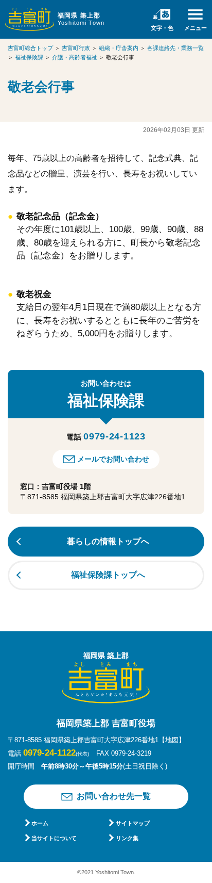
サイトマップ (132, 823)
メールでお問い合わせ (113, 459)
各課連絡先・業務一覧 (175, 48)
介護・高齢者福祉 (74, 57)
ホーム (39, 823)
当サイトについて (54, 838)
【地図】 (171, 740)
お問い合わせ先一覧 (114, 796)
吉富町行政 (76, 48)
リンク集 (127, 838)
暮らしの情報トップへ (108, 541)
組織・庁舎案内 (118, 48)
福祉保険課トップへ (108, 574)
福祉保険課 (29, 57)
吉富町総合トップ (30, 48)
